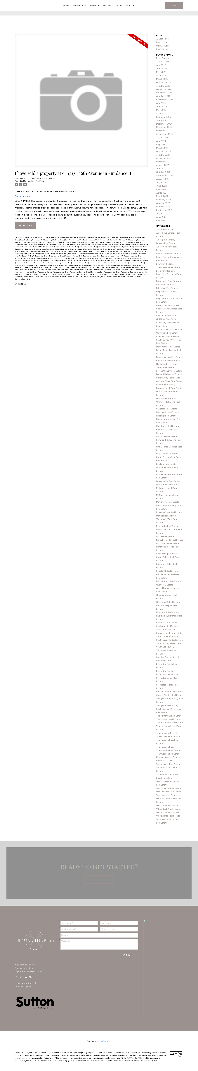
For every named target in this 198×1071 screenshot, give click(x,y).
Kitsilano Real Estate (47, 254)
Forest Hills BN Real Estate (88, 247)
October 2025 (163, 96)
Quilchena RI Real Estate (42, 263)
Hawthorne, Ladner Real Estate (61, 251)
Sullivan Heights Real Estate (130, 267)
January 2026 (163, 85)
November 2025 (164, 92)
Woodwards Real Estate (126, 277)
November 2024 (164, 127)
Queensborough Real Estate (24, 263)
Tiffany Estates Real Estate (139, 270)
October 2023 (163, 161)
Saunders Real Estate (121, 263)
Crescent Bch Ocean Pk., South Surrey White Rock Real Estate (69, 244)
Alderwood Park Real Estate (96, 237)
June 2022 (161, 185)
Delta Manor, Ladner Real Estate (118, 244)
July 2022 (161, 182)
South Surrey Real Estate (92, 265)
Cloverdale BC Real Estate (23, 244)
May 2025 (161, 110)
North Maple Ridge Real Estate (114, 258)
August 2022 (162, 179)
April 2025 (161, 113)
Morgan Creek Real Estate (34, 181)
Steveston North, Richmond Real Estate (66, 267)
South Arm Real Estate (56, 265)
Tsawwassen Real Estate (129, 272)
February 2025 (163, 117)
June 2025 (161, 106)
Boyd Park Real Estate (57, 240)
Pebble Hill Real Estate (59, 260)
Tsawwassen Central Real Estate (27, 272)
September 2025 (164, 99)
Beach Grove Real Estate (115, 237)
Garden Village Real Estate (124, 247)
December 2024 (164, 123)
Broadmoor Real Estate (59, 242)
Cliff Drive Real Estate (111, 242)
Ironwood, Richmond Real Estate (98, 251)
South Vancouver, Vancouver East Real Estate (116, 265)
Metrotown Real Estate (56, 256)
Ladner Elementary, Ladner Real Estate (90, 254)
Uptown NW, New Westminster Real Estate (37, 274)
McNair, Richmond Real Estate (38, 256)
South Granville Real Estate (74, 265)
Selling (107, 5)
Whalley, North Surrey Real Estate (55, 277)
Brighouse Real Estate (126, 240)
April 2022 (161, 192)
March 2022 (162, 196)
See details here (23, 196)
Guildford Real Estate (100, 249)
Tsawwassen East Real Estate (80, 272)
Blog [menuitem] (119, 5)
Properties (79, 5)
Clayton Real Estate (96, 242)
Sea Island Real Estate (136, 263)
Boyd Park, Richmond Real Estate (76, 240)
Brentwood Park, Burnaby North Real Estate (103, 240)
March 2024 (162, 148)
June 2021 (161, 217)
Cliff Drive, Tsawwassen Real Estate (132, 242)
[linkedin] (26, 977)
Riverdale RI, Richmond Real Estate (101, 263)
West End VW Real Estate (134, 274)
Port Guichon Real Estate (101, 260)
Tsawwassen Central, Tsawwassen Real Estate (54, 272)
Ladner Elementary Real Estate (65, 254)
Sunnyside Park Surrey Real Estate (40, 270)
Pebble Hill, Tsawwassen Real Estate (80, 260)
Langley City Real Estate (112, 254)
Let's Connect (99, 879)
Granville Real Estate (62, 249)
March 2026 (162, 79)
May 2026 (161, 72)
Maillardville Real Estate (129, 254)
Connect (174, 5)
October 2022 (163, 172)
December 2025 (164, 89)
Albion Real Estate (31, 237)
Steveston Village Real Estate (110, 267)
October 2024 (163, 130)
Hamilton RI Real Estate (116, 249)
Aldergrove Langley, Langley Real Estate (73, 237)
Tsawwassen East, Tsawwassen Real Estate (106, 272)
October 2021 (163, 206)
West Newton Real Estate (168, 791)
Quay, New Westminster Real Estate (135, 260)
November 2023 (164, 158)
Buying (93, 5)
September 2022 (164, 175)
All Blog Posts (162, 38)
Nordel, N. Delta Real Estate (77, 258)
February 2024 (163, 151)
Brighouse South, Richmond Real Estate (36, 242)
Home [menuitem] (66, 5)
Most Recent (162, 58)
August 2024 (162, 137)
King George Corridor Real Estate (121, 251)
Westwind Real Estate (36, 277)
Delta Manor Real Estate (99, 244)
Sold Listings (162, 49)
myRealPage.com (104, 1041)
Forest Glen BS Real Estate (69, 247)
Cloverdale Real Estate (40, 244)
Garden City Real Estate (106, 247)
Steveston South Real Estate (90, 267)
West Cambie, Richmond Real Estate (112, 274)
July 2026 (161, 65)
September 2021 (164, 210)
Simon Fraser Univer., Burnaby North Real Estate (31, 265)
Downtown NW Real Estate (139, 244)
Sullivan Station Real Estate (169, 695)
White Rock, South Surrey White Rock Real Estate (100, 277)
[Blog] (31, 977)
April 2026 (161, 75)
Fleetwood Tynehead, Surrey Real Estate (46, 247)
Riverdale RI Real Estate (80, 263)
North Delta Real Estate (95, 258)
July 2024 (161, 141)
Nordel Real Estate (61, 258)
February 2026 (163, 82)
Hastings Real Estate (132, 249)
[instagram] (21, 977)
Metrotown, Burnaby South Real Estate (78, 256)
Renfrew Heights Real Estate (61, 263)
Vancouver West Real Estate (62, 274)
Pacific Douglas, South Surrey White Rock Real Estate (167, 557)
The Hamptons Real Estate (102, 270)
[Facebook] (17, 977)
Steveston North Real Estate (43, 267)
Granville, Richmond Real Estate (81, 249)
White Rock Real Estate (76, 277)
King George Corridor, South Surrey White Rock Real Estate (168, 457)
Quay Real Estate (116, 260)
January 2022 (163, 203)
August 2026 (162, 61)
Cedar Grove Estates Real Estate (78, 242)
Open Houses (162, 45)
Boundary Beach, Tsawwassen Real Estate (34, 240)
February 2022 (163, 199)
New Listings (162, 42)
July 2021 (160, 213)
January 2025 (163, 120)
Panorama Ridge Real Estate (41, 260)
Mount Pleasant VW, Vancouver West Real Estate (126, 256)
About (128, 5)
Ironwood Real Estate (79, 251)
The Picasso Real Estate (121, 270)
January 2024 (163, 154)
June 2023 (161, 168)
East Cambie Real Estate (24, 247)
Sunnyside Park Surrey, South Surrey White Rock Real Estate (73, 270)
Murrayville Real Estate (23, 258)
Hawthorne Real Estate (42, 251)
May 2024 (161, 144)
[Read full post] (81, 102)
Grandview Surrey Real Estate (44, 249)
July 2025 (161, 103)
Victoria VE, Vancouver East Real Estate (86, 274)
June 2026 (161, 68)
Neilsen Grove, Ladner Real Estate (42, 258)
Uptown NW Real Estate (168, 757)
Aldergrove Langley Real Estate (48, 237)
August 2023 (162, 165)
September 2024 (164, 134)
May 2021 (161, 220)
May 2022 (161, 189)
